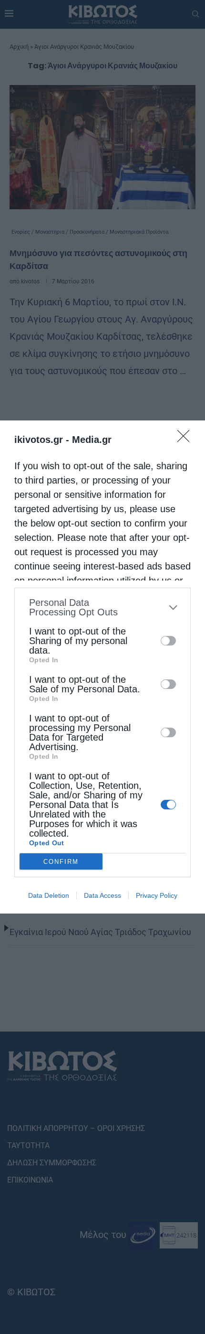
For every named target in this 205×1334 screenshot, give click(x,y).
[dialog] (102, 667)
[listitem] (102, 607)
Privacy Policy (156, 895)
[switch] (168, 640)
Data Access (102, 895)
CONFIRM (61, 861)
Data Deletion (48, 895)
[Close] (186, 439)
